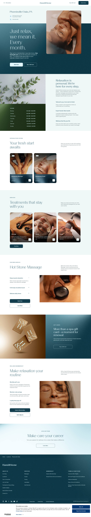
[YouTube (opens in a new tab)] (14, 501)
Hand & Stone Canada (7, 490)
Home (4, 456)
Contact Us (5, 493)
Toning (25, 479)
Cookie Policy (40, 501)
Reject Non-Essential (81, 510)
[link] (21, 168)
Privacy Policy (32, 501)
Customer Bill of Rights (73, 473)
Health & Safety (6, 487)
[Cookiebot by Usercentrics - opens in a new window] (7, 515)
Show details (19, 514)
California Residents (72, 479)
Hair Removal (27, 485)
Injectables (26, 482)
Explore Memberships (51, 473)
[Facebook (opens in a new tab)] (6, 501)
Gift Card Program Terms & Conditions (76, 476)
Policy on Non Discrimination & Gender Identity (76, 485)
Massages (26, 473)
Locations (5, 476)
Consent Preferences (50, 501)
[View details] (29, 180)
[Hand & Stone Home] (45, 3)
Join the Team (6, 482)
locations (9, 456)
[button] (20, 277)
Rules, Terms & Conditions (74, 482)
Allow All (81, 506)
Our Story (5, 473)
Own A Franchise (6, 479)
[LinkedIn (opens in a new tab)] (11, 501)
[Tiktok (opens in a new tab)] (17, 501)
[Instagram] (3, 501)
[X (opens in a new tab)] (9, 501)
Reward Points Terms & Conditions (53, 476)
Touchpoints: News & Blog (8, 485)
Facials (25, 476)
